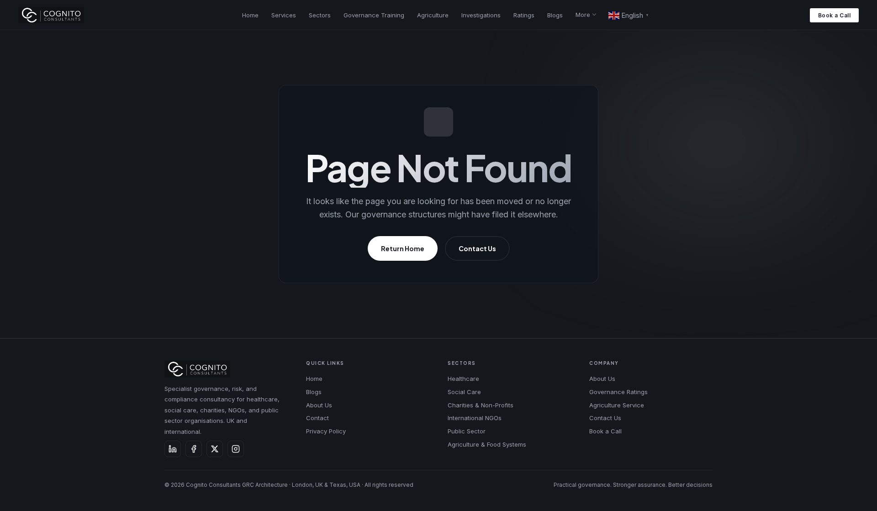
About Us (319, 405)
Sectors (320, 15)
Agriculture (433, 15)
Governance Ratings (618, 391)
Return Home (402, 248)
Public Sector (467, 431)
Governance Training (373, 15)
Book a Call (834, 15)
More (583, 14)
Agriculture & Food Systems (487, 444)
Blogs (555, 15)
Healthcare (463, 378)
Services (283, 15)
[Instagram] (235, 449)
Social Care (464, 391)
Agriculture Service (616, 405)
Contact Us (477, 248)
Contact (317, 417)
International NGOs (475, 417)
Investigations (481, 15)
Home (250, 15)
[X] (214, 449)
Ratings (523, 15)
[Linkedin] (172, 449)
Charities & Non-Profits (480, 405)
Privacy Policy (326, 431)
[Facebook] (193, 449)
